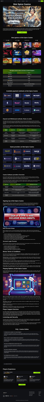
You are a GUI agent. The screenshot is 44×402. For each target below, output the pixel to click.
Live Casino (16, 40)
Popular (7, 40)
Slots (36, 40)
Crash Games (26, 40)
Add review (36, 372)
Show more (22, 384)
